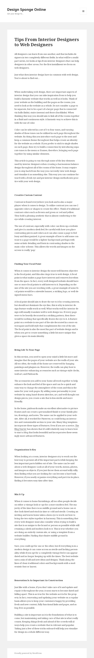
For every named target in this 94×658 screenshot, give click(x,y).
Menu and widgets (83, 14)
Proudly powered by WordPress (28, 653)
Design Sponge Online (26, 9)
